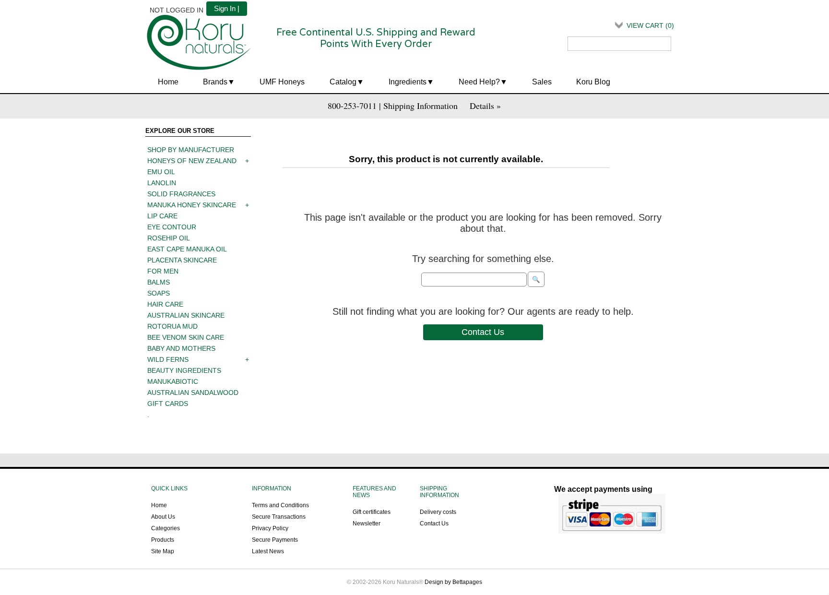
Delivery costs (438, 512)
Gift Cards (167, 403)
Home (168, 82)
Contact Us (483, 332)
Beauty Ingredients (184, 370)
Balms (158, 282)
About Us (163, 516)
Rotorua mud (172, 326)
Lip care (162, 216)
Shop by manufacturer (190, 150)
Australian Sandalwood (192, 392)
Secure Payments (275, 539)
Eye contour (171, 227)
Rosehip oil (168, 238)
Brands (215, 82)
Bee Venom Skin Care (185, 337)
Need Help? (479, 82)
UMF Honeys (282, 82)
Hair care (165, 304)
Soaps (158, 293)
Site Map (162, 551)
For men (162, 271)
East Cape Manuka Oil (187, 249)
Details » (485, 105)
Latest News (268, 551)
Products (162, 539)
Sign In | (226, 8)
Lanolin (161, 183)
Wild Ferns (168, 359)
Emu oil (161, 172)
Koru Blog (593, 82)
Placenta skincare (182, 260)
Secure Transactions (279, 516)
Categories (165, 528)
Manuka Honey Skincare (191, 205)
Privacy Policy (270, 528)
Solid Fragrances (181, 194)
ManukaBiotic (172, 381)
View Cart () (650, 25)
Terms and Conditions (280, 505)
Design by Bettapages (453, 582)
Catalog (343, 82)
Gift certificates (372, 512)
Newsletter (366, 523)
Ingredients (407, 82)
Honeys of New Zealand (192, 161)
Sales (542, 82)
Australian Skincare (186, 315)
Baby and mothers (181, 348)
